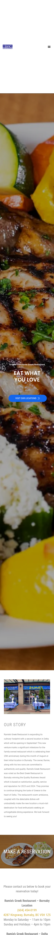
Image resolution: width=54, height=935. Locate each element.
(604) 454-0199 (27, 910)
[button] (49, 47)
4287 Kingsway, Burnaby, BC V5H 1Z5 (27, 915)
